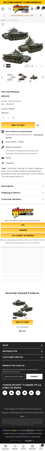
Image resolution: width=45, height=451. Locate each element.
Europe (30, 385)
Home (3, 20)
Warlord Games (15, 101)
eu (26, 168)
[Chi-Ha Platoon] (22, 309)
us (23, 176)
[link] (22, 276)
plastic (16, 171)
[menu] (2, 8)
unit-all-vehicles (37, 174)
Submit (34, 376)
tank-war (16, 174)
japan (31, 168)
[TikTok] (24, 392)
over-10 (9, 171)
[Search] (9, 8)
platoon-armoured (28, 171)
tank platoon (6, 174)
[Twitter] (38, 392)
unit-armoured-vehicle (11, 176)
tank (38, 171)
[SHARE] (37, 125)
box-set (21, 168)
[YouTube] (31, 392)
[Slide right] (41, 16)
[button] (36, 66)
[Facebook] (4, 392)
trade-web (25, 174)
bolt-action (12, 168)
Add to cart (18, 125)
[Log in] (32, 9)
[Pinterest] (18, 392)
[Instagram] (11, 392)
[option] (22, 47)
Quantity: (5, 113)
